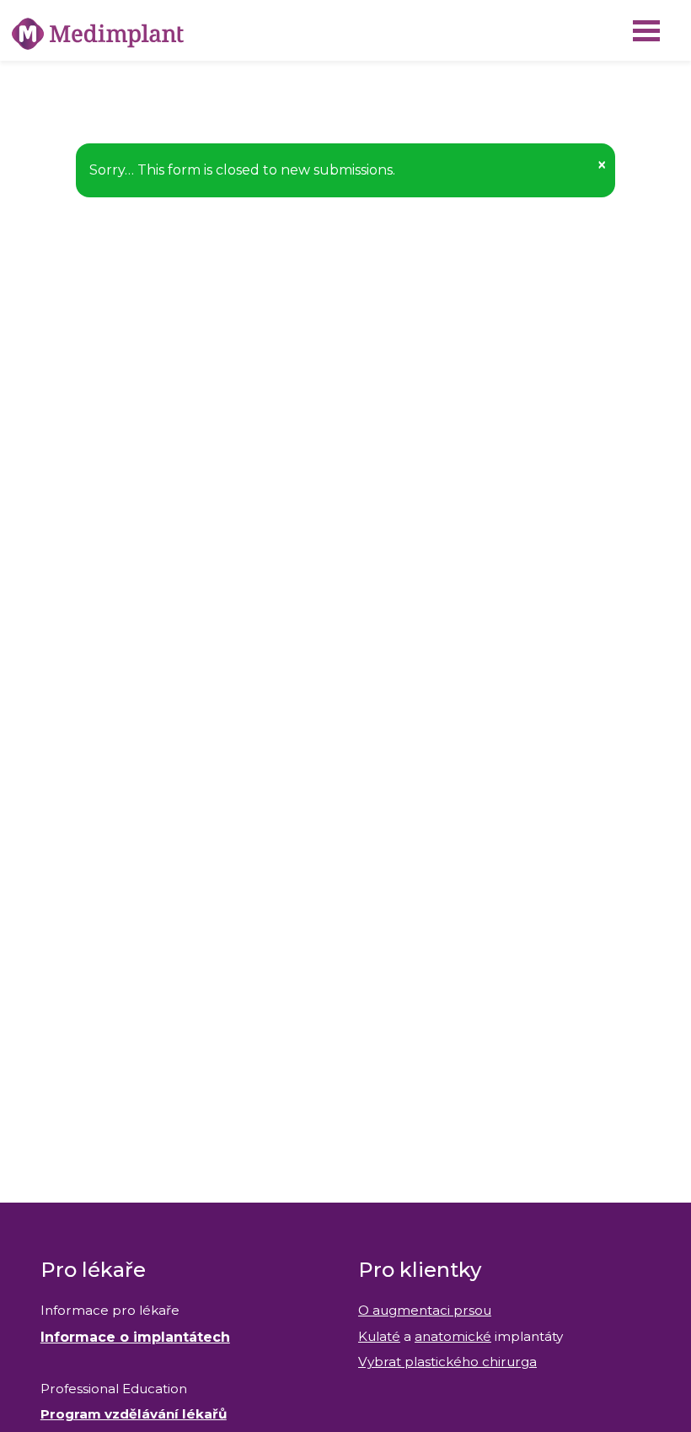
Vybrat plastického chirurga (447, 1362)
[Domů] (98, 34)
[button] (602, 164)
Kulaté (379, 1336)
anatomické (453, 1336)
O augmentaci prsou (424, 1310)
